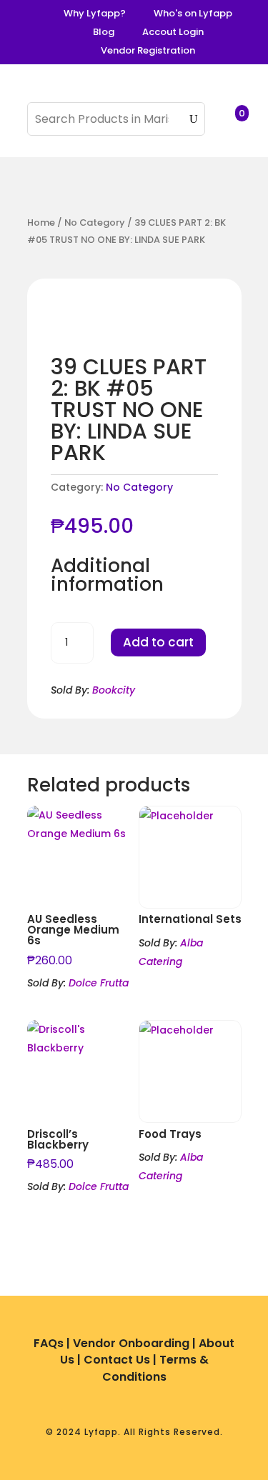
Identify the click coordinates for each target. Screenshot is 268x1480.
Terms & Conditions (155, 1368)
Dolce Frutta (99, 983)
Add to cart (158, 642)
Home (41, 222)
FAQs (49, 1343)
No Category (94, 222)
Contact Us (117, 1359)
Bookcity (113, 690)
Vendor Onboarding (131, 1343)
